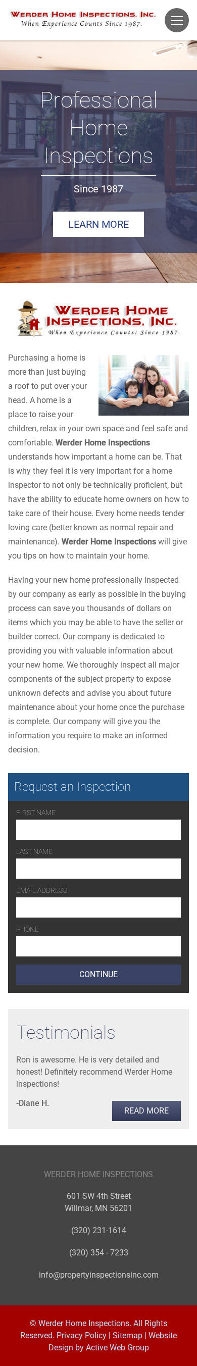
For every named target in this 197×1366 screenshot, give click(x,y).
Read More (146, 1111)
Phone (27, 929)
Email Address (41, 890)
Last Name (34, 851)
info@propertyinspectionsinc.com (99, 1275)
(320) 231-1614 (98, 1230)
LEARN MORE (98, 224)
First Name (36, 812)
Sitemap (127, 1335)
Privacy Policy (82, 1335)
